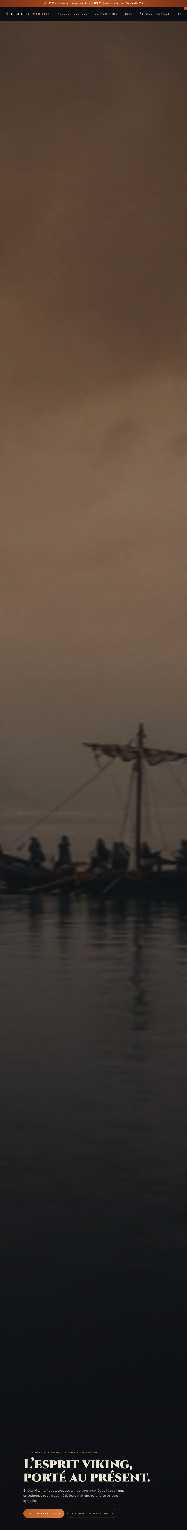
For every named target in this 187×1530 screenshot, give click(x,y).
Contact (163, 13)
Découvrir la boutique (44, 1513)
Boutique (80, 13)
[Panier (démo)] (179, 14)
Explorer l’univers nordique (92, 1513)
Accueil (63, 13)
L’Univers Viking (106, 13)
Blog (128, 13)
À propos (146, 13)
